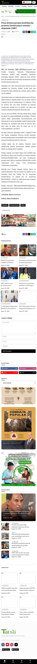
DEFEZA (30, 6)
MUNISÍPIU (11, 6)
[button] (4, 661)
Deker (23, 205)
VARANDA (4, 6)
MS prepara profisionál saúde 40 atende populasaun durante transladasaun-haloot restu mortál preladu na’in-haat (27, 262)
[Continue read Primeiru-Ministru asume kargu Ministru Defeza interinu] (9, 602)
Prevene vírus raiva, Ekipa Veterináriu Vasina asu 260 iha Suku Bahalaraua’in (20, 526)
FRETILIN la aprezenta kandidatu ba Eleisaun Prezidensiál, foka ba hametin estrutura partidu (9, 262)
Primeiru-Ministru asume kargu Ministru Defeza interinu (8, 613)
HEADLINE (5, 20)
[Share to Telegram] (34, 32)
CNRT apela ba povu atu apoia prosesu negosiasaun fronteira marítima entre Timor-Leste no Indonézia (8, 285)
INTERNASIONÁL (24, 280)
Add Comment (7, 351)
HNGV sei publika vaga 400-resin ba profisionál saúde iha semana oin (9, 589)
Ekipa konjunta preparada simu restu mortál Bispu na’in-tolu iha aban (21, 535)
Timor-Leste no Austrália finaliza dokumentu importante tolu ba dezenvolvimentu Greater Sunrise (27, 613)
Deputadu (4, 205)
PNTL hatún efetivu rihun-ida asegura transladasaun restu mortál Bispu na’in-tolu (27, 308)
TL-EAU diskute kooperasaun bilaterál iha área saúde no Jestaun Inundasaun (9, 308)
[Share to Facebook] (24, 32)
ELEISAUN (17, 6)
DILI (14, 532)
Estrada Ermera (14, 205)
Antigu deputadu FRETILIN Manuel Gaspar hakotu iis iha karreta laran (27, 589)
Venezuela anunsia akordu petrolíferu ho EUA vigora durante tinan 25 (26, 285)
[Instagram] (26, 32)
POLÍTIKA (24, 6)
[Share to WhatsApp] (32, 32)
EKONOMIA (23, 609)
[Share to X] (29, 32)
